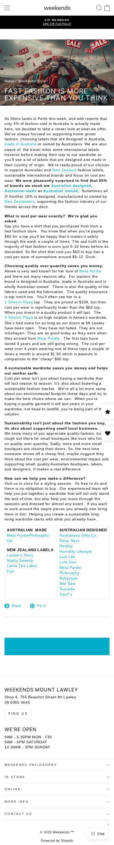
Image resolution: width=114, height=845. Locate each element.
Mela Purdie (90, 271)
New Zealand (64, 170)
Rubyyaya (68, 578)
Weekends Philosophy (31, 764)
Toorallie (67, 589)
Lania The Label (22, 566)
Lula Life (67, 557)
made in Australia (21, 144)
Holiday (66, 546)
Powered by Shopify (57, 841)
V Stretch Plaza (19, 302)
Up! (10, 541)
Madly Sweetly (20, 561)
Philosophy (39, 535)
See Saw (67, 584)
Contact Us (18, 813)
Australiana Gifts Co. (78, 535)
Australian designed (71, 186)
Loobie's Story (20, 555)
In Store (15, 777)
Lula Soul (68, 562)
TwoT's (65, 594)
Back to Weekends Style (61, 646)
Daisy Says (69, 541)
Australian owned (60, 191)
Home (9, 81)
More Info (17, 801)
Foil (10, 571)
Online (13, 789)
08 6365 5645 (17, 702)
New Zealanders (20, 202)
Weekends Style (32, 81)
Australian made (21, 191)
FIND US (18, 714)
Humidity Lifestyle (75, 552)
